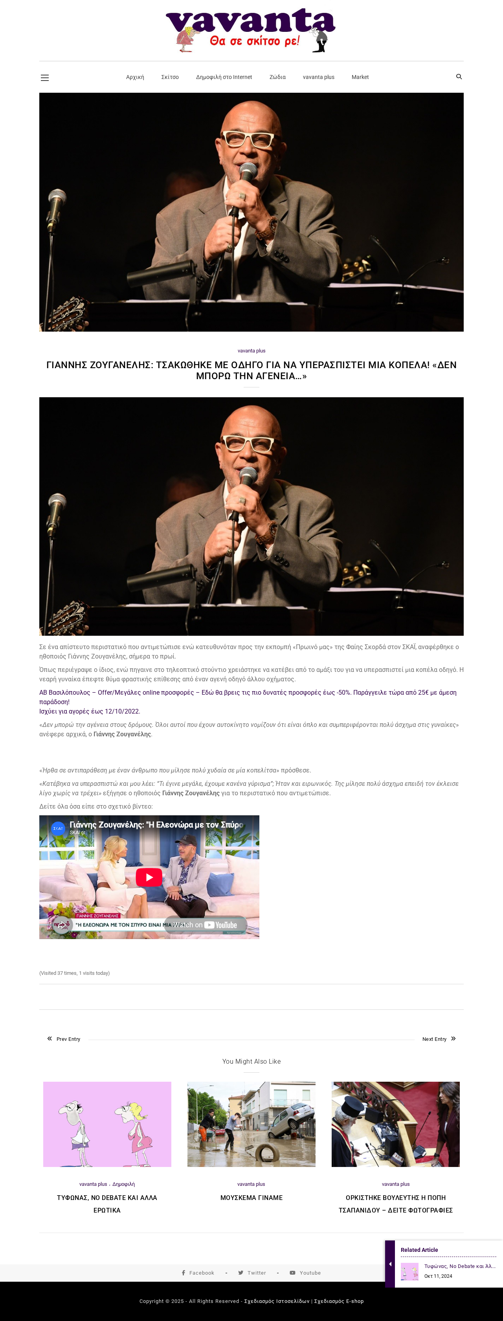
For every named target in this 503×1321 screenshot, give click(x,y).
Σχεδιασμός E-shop (339, 1301)
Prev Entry (69, 1039)
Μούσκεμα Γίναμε (251, 1198)
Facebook (202, 1273)
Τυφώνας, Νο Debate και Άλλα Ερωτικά (107, 1204)
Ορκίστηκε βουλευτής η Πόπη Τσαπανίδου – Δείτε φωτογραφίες (396, 1204)
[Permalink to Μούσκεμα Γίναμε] (251, 1165)
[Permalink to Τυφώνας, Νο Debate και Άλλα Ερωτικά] (107, 1165)
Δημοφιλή (123, 1184)
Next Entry (434, 1039)
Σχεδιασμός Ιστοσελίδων (277, 1301)
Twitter (257, 1273)
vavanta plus (252, 351)
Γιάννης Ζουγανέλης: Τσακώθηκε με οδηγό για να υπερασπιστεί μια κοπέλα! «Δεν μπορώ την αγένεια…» (251, 371)
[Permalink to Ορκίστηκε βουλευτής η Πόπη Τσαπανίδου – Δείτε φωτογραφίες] (396, 1165)
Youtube (310, 1273)
